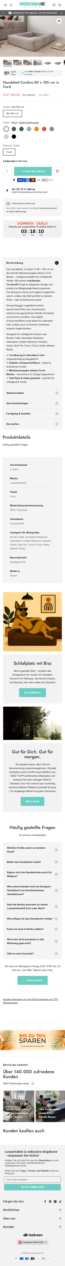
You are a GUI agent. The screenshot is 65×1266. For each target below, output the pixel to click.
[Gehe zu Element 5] (48, 63)
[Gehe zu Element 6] (58, 63)
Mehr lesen (32, 801)
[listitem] (32, 1154)
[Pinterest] (50, 1201)
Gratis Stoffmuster (29, 122)
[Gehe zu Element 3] (27, 63)
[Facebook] (45, 1201)
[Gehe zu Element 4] (37, 63)
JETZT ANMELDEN (32, 1187)
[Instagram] (55, 1201)
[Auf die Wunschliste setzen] (57, 171)
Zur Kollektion (32, 692)
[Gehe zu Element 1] (7, 63)
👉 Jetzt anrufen (33, 980)
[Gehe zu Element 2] (17, 63)
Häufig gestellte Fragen (15, 444)
